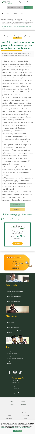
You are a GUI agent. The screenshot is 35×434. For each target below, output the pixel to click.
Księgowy (9, 363)
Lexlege (9, 415)
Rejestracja (22, 2)
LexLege (15, 268)
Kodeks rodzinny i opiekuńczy (14, 325)
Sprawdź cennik (15, 257)
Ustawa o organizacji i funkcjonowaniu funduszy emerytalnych (15, 20)
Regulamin (23, 404)
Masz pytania (15, 393)
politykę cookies (15, 427)
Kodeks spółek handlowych (13, 327)
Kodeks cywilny (10, 294)
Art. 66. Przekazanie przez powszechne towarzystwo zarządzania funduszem (16, 27)
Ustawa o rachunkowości (12, 299)
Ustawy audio (18, 263)
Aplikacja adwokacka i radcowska (14, 351)
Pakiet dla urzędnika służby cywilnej (15, 291)
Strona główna (10, 19)
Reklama (23, 401)
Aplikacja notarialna (11, 356)
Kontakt (11, 404)
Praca (11, 408)
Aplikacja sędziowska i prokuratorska (15, 358)
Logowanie (30, 2)
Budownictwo (9, 418)
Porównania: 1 (17, 205)
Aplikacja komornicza (12, 353)
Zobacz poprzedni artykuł (12, 214)
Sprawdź (17, 243)
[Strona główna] (2, 14)
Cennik (15, 13)
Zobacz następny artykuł (23, 214)
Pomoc (11, 401)
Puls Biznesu (26, 415)
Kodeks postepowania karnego (13, 301)
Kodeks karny (10, 320)
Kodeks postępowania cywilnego (14, 296)
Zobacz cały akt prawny (10, 219)
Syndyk (9, 361)
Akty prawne (18, 19)
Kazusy (15, 266)
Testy (8, 13)
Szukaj (28, 7)
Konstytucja (9, 332)
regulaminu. (3, 427)
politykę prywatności (25, 427)
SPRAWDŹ (17, 37)
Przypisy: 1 (17, 209)
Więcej (22, 13)
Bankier (26, 418)
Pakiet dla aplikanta (11, 289)
